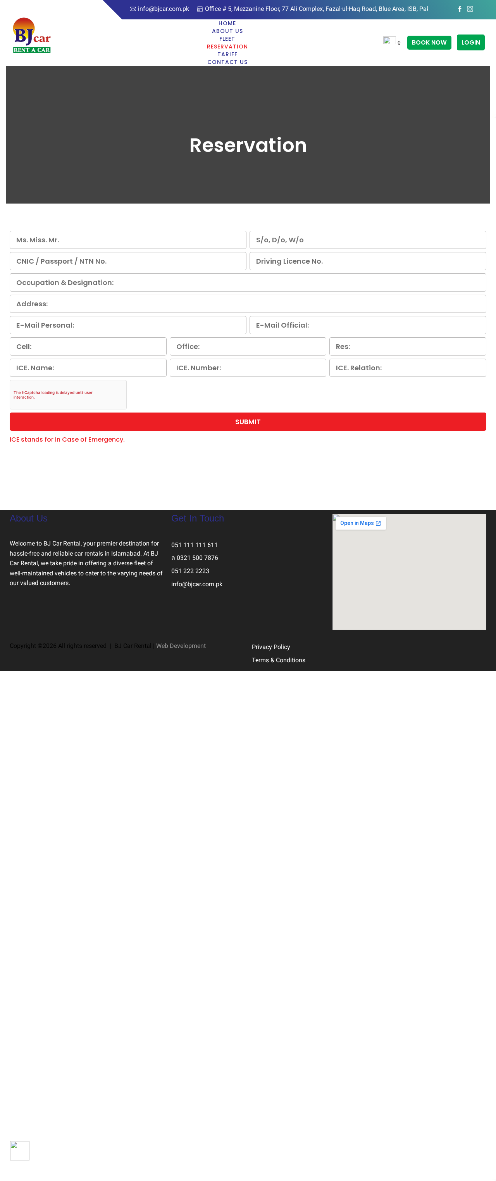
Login (471, 42)
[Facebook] (460, 9)
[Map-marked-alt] (222, 616)
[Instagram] (470, 9)
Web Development (181, 645)
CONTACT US (227, 62)
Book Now (429, 42)
